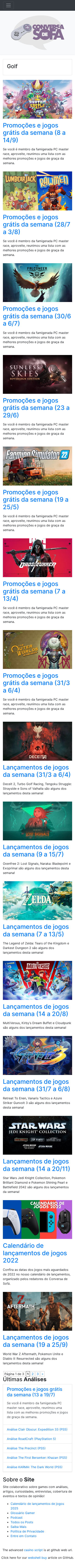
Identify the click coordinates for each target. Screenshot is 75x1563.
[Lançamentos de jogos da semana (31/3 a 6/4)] (37, 742)
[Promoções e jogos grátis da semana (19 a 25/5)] (37, 467)
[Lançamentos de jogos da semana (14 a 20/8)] (37, 982)
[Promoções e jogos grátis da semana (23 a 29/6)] (37, 375)
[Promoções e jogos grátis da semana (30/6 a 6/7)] (37, 284)
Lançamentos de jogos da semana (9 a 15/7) (36, 850)
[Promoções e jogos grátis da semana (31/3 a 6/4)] (37, 651)
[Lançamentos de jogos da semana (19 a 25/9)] (37, 1312)
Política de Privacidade (27, 1531)
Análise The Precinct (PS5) (26, 1448)
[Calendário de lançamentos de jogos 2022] (37, 1221)
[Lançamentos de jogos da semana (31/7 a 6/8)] (37, 1057)
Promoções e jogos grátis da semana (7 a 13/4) (34, 591)
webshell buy (37, 1558)
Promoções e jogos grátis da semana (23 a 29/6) (36, 408)
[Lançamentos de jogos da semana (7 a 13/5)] (37, 902)
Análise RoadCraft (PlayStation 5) (31, 1439)
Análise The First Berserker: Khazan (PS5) (37, 1458)
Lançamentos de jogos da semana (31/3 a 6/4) (37, 771)
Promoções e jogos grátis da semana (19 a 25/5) (35, 499)
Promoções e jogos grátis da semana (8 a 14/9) (34, 133)
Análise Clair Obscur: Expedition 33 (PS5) (37, 1429)
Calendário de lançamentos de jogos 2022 (35, 1253)
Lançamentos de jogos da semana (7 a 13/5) (36, 930)
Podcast (16, 1517)
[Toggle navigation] (8, 5)
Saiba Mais (18, 1527)
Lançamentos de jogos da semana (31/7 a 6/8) (36, 1085)
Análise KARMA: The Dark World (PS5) (34, 1467)
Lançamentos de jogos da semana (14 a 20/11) (36, 1165)
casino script (33, 1550)
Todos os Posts (22, 1522)
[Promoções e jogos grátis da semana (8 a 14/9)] (37, 100)
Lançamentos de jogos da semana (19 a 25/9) (36, 1341)
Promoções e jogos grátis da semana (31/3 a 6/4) (36, 683)
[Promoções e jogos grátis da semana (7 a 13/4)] (37, 559)
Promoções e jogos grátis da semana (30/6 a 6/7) (37, 316)
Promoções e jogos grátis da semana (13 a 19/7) (34, 1392)
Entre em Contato (24, 1536)
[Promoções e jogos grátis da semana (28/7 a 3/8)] (37, 192)
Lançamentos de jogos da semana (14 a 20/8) (36, 1010)
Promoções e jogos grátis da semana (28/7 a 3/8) (36, 224)
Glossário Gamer (23, 1513)
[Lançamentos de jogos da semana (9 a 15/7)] (37, 822)
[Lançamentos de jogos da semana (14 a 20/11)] (37, 1136)
